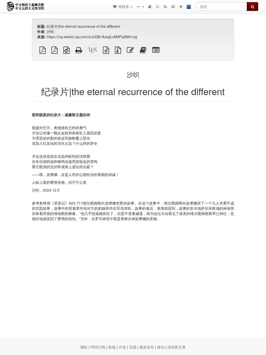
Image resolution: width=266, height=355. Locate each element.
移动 (160, 347)
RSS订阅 (98, 347)
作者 (122, 347)
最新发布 (146, 347)
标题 (112, 347)
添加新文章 (177, 347)
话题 (132, 347)
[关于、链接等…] (140, 6)
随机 (84, 347)
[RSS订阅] (165, 6)
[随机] (173, 6)
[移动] (157, 6)
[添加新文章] (181, 6)
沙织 (50, 31)
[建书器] (150, 6)
